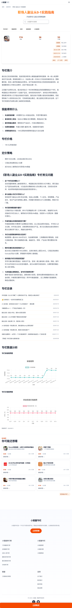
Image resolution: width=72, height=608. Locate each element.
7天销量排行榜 (6, 545)
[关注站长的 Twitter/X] (33, 601)
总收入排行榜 (5, 553)
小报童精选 (40, 553)
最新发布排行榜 (6, 557)
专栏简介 (5, 29)
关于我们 (39, 576)
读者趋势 (28, 29)
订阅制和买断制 (6, 576)
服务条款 (39, 584)
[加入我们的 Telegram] (38, 601)
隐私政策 (39, 588)
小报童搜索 (40, 545)
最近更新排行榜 (6, 561)
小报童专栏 (36, 520)
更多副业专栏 (64, 494)
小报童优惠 (40, 549)
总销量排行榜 (5, 549)
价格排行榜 (5, 564)
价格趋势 (36, 29)
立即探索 (36, 531)
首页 (3, 7)
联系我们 (39, 580)
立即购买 (36, 605)
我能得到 (14, 29)
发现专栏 (8, 7)
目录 (21, 29)
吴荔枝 (58, 42)
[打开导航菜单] (69, 2)
